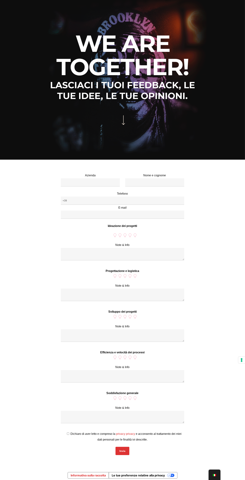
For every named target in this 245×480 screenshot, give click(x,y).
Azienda (90, 175)
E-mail (122, 207)
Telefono (122, 193)
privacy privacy (125, 433)
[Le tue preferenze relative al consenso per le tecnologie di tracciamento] (241, 360)
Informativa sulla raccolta (88, 475)
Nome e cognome (154, 175)
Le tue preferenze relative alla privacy (138, 475)
